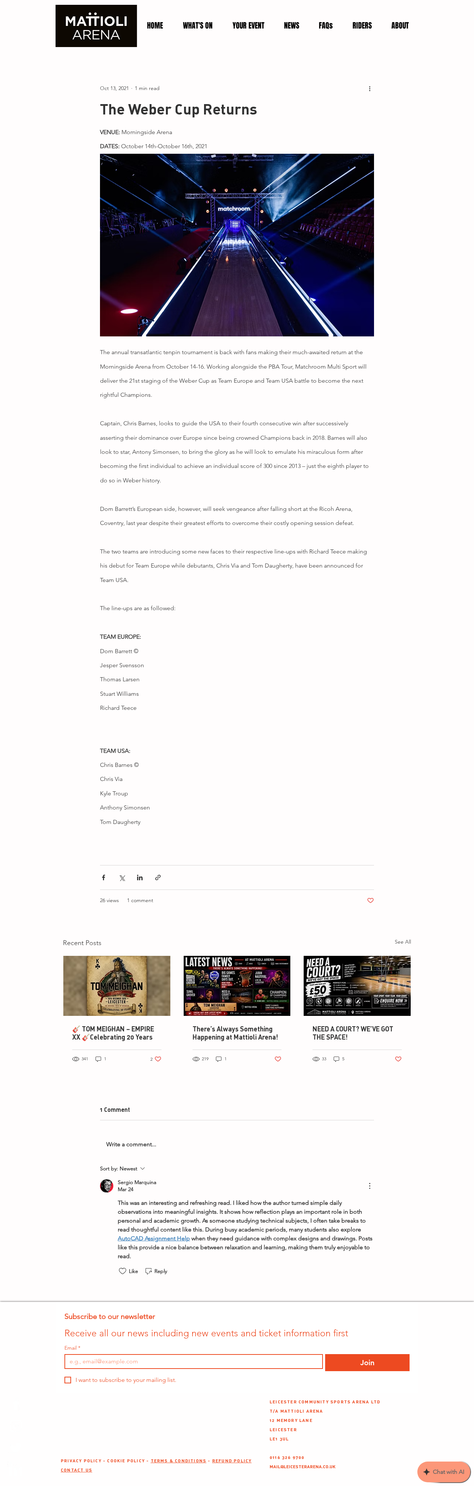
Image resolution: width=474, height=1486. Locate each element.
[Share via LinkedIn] (139, 877)
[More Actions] (369, 1185)
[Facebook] (15, 1403)
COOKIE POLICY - (128, 1460)
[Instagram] (15, 1425)
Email (72, 1348)
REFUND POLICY (232, 1460)
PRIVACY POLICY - (84, 1460)
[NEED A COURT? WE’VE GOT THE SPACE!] (357, 986)
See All (403, 941)
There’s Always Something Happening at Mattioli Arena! (235, 1033)
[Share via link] (157, 877)
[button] (248, 25)
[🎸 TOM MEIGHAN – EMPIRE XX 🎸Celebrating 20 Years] (116, 986)
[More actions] (369, 88)
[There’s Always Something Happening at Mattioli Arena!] (237, 986)
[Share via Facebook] (103, 877)
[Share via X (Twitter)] (121, 877)
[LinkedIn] (15, 1470)
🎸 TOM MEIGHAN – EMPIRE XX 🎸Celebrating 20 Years (113, 1033)
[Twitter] (15, 1448)
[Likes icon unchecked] (122, 1271)
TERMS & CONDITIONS (179, 1460)
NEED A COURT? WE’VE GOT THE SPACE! (353, 1033)
